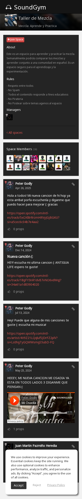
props (18, 229)
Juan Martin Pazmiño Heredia (36, 445)
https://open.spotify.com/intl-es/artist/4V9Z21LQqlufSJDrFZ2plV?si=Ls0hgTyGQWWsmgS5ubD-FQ (32, 337)
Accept (19, 485)
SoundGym (29, 7)
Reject (37, 485)
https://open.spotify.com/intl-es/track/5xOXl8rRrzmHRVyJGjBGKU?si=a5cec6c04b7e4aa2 (33, 217)
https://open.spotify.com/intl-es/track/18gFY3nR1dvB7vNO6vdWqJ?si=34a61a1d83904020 (34, 280)
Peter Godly (23, 183)
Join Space (16, 39)
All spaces (15, 132)
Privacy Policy (56, 485)
